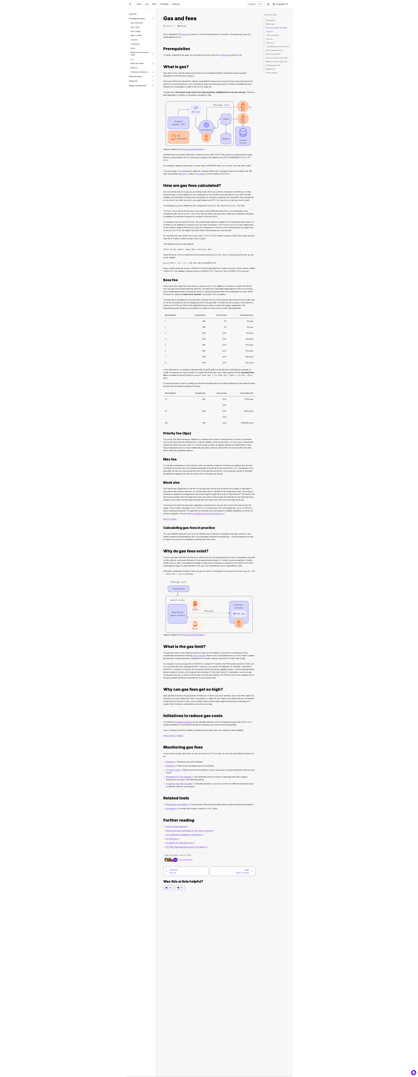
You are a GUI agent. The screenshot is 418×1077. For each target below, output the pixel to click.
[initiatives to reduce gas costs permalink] (162, 715)
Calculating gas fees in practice (278, 46)
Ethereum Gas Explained (177, 826)
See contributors (186, 860)
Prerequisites (270, 20)
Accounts (134, 40)
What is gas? (270, 24)
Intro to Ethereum (137, 23)
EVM (240, 55)
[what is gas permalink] (162, 66)
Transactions (135, 44)
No (181, 888)
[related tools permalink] (162, 798)
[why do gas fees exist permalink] (162, 551)
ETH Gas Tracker (174, 770)
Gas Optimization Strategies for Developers (184, 835)
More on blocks (169, 519)
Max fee (270, 39)
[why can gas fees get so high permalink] (162, 689)
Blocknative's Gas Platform (178, 804)
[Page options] (174, 26)
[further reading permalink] (162, 820)
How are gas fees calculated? (276, 28)
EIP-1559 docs (173, 839)
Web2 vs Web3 (136, 35)
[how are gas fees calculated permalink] (162, 185)
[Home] (130, 4)
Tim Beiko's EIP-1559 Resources (180, 843)
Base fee (270, 31)
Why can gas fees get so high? (277, 58)
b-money (201, 174)
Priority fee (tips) (273, 35)
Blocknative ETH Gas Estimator (180, 777)
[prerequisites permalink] (162, 48)
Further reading (271, 73)
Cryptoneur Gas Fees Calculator (180, 784)
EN (282, 4)
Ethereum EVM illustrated (194, 149)
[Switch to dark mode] (268, 4)
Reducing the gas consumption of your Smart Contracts (190, 831)
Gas (132, 59)
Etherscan (171, 762)
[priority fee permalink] (162, 433)
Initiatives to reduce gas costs (276, 61)
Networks (134, 68)
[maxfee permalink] (162, 459)
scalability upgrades (184, 722)
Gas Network (172, 808)
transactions (225, 55)
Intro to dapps (136, 31)
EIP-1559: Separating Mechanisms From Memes (186, 847)
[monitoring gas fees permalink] (162, 747)
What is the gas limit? (273, 54)
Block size (270, 43)
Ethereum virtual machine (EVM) (139, 53)
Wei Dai (183, 174)
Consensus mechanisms (139, 72)
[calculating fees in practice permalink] (162, 528)
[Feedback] (413, 1072)
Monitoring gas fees (273, 65)
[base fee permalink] (162, 280)
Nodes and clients (137, 63)
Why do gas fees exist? (274, 50)
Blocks (133, 48)
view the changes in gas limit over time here (206, 513)
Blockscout (171, 766)
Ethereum (186, 34)
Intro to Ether (135, 27)
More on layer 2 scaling (173, 736)
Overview (133, 14)
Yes (170, 888)
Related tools (270, 69)
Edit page (182, 26)
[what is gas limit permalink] (162, 646)
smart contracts (198, 655)
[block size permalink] (162, 482)
